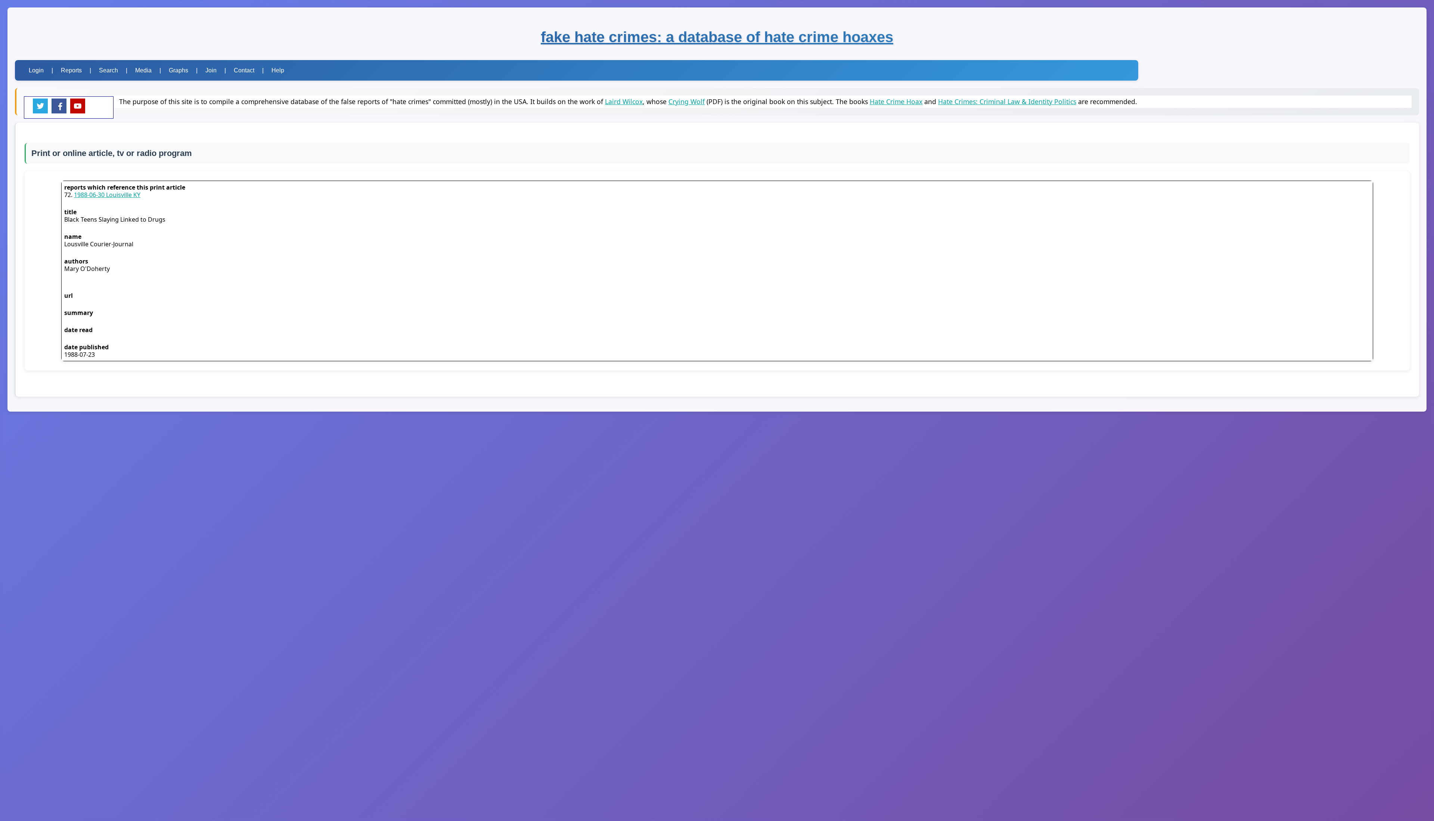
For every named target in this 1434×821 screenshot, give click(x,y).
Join (211, 70)
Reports (71, 70)
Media (143, 70)
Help (277, 70)
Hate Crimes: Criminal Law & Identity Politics (1007, 101)
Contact (244, 70)
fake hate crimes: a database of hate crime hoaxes (717, 37)
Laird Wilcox (624, 101)
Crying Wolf (686, 101)
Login (36, 70)
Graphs (178, 70)
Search (108, 70)
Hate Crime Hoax (896, 101)
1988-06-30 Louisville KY (107, 195)
